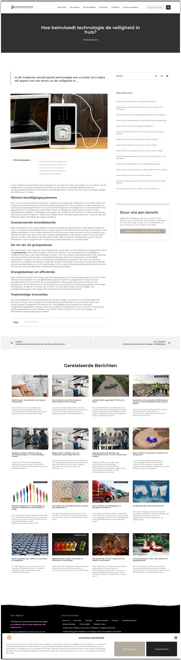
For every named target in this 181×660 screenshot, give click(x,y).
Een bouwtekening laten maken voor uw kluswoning (137, 189)
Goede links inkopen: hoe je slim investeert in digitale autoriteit (89, 628)
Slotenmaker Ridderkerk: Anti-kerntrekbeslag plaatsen (138, 164)
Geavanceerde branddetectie (53, 164)
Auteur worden (130, 7)
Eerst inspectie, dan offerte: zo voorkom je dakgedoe (29, 559)
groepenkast (20, 252)
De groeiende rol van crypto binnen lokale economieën (108, 559)
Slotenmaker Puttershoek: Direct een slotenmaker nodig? (139, 151)
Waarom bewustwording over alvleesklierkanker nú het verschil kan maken (109, 454)
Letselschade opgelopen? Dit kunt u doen (108, 401)
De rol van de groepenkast (51, 167)
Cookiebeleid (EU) (129, 620)
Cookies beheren (162, 649)
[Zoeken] (168, 7)
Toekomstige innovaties (50, 174)
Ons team (75, 7)
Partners (103, 7)
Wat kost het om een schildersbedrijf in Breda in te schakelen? (141, 115)
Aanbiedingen (90, 39)
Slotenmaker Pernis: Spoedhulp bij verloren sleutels (137, 139)
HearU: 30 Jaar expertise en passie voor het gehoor (150, 454)
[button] (176, 638)
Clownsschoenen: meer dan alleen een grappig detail (150, 559)
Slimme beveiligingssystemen (53, 161)
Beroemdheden (69, 624)
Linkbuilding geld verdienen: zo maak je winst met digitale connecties (92, 631)
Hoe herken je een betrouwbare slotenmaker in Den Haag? (66, 401)
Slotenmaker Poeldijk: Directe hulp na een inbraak (136, 145)
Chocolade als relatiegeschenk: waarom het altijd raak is (70, 507)
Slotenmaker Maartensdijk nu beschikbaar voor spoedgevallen (141, 120)
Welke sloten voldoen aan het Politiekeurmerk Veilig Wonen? (66, 454)
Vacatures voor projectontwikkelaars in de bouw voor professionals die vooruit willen (150, 402)
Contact (115, 7)
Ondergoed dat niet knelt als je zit (148, 506)
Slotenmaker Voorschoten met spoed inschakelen (136, 101)
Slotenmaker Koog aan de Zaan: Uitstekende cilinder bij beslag (141, 170)
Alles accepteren (130, 649)
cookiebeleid (81, 651)
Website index (99, 624)
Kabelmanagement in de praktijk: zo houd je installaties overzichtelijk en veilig (28, 507)
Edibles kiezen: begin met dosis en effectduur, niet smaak (67, 559)
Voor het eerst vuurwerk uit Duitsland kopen (134, 175)
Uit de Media (89, 7)
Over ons (61, 7)
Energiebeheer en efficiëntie (52, 170)
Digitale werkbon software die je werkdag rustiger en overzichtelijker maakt (28, 454)
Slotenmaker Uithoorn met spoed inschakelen (134, 126)
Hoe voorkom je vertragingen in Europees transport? (106, 507)
